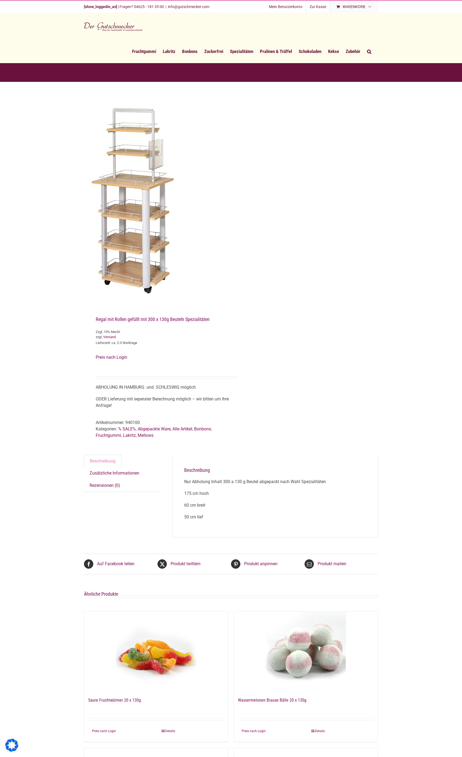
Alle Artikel (182, 428)
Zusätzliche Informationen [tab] (114, 473)
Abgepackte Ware (154, 428)
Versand (109, 337)
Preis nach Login (111, 357)
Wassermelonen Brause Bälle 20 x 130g (272, 700)
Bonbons (202, 428)
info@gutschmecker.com (188, 7)
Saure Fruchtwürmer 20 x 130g (114, 700)
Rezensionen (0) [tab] (105, 485)
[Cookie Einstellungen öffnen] (11, 750)
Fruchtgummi (108, 435)
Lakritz (129, 435)
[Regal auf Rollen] (154, 199)
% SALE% (127, 428)
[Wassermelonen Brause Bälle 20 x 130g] (306, 651)
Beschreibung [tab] (103, 461)
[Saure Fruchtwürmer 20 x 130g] (156, 651)
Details (170, 731)
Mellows (145, 435)
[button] (369, 51)
